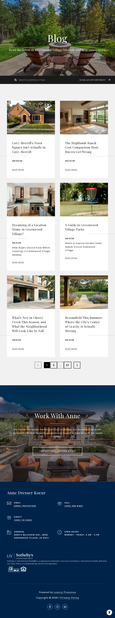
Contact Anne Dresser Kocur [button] (57, 451)
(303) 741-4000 (23, 520)
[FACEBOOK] (50, 607)
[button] (94, 80)
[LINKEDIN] (65, 607)
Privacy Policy (69, 597)
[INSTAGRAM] (57, 607)
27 (67, 365)
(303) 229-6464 (74, 506)
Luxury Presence (65, 592)
